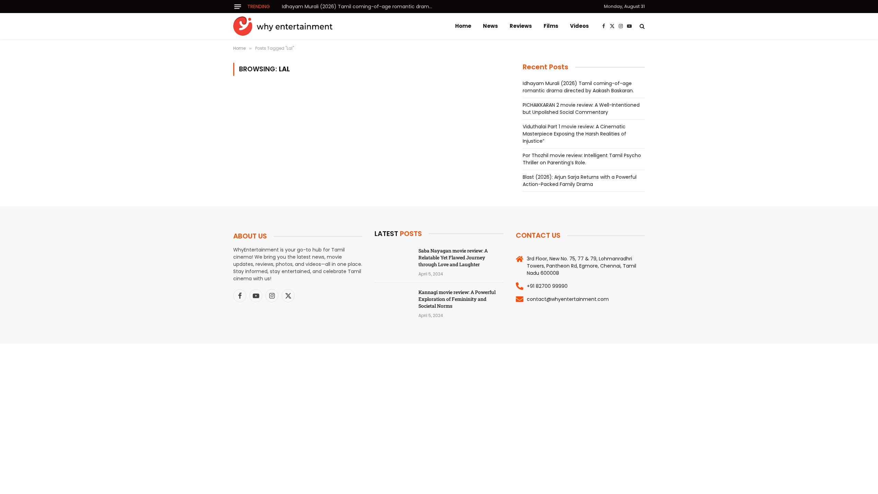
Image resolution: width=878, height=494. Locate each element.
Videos (579, 26)
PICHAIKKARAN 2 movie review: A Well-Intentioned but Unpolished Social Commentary (581, 109)
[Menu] (237, 7)
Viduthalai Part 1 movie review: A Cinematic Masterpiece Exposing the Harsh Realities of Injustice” (574, 133)
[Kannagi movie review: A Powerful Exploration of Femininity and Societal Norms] (393, 301)
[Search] (641, 26)
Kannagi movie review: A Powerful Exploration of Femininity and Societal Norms (457, 299)
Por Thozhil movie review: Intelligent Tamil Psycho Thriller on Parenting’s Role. (582, 159)
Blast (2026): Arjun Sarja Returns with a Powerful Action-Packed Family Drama (580, 181)
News (490, 26)
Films (551, 26)
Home (463, 26)
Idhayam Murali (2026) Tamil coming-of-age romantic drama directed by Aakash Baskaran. (359, 6)
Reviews (521, 26)
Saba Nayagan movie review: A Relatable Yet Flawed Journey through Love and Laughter (453, 257)
